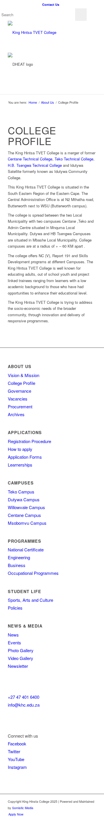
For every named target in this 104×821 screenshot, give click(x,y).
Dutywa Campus (24, 499)
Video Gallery (20, 658)
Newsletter (18, 666)
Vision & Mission (23, 375)
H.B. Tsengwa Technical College (35, 165)
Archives (16, 414)
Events (14, 642)
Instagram (17, 767)
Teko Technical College (74, 159)
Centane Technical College (30, 159)
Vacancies (17, 399)
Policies (15, 608)
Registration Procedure (29, 441)
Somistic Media (22, 807)
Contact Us (50, 4)
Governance (19, 391)
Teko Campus (21, 492)
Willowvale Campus (26, 507)
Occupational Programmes (33, 573)
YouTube (16, 759)
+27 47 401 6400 (23, 697)
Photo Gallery (21, 650)
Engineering (19, 557)
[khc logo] (43, 32)
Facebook (17, 743)
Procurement (20, 406)
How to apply (20, 449)
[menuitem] (50, 4)
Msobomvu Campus (27, 523)
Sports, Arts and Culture (30, 600)
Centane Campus (24, 515)
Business (16, 565)
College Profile (21, 383)
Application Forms (25, 457)
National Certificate (26, 549)
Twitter (14, 751)
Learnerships (20, 465)
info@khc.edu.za (24, 705)
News (13, 635)
